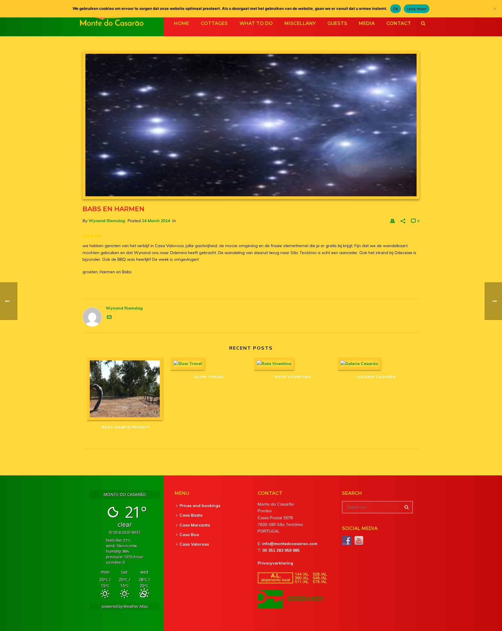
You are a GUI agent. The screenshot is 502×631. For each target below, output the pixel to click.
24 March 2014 (156, 220)
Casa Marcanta (195, 525)
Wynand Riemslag (107, 220)
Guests (337, 23)
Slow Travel (209, 377)
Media (367, 23)
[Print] (392, 220)
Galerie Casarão (376, 377)
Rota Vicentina (293, 377)
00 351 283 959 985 (281, 550)
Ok (395, 8)
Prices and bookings (200, 505)
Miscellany (300, 23)
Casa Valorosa (194, 544)
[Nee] (495, 9)
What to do (256, 23)
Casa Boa (189, 534)
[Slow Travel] (209, 363)
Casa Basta (191, 515)
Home (181, 23)
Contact (398, 23)
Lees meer (416, 8)
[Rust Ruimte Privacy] (126, 388)
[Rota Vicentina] (293, 363)
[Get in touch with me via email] (109, 318)
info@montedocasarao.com (289, 543)
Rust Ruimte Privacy (126, 427)
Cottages (214, 23)
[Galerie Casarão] (376, 363)
